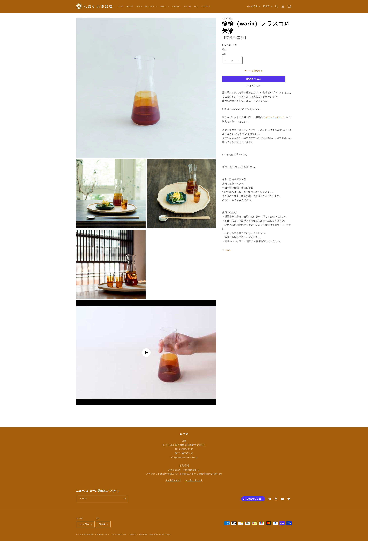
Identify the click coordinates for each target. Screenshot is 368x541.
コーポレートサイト (194, 480)
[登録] (124, 498)
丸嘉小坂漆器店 (88, 534)
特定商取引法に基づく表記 (160, 534)
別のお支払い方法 (254, 86)
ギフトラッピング (274, 117)
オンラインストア (173, 480)
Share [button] (228, 250)
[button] (150, 6)
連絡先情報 (143, 534)
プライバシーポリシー (118, 534)
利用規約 (133, 534)
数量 (224, 54)
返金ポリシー (102, 534)
